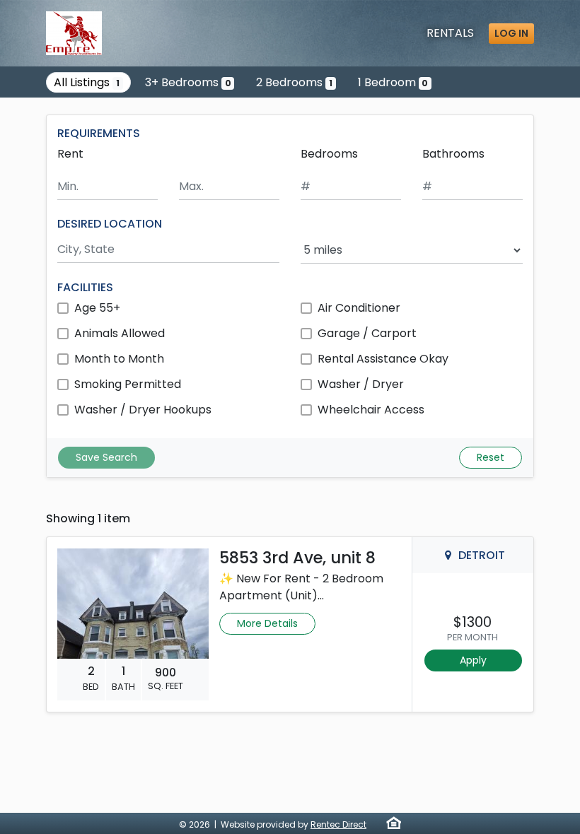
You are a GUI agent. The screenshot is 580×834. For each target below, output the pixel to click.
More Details (267, 623)
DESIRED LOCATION (109, 223)
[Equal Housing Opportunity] (393, 822)
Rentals (450, 33)
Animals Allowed (119, 333)
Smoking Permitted (127, 384)
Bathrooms (453, 154)
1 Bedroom (393, 82)
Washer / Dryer (361, 384)
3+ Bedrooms (188, 82)
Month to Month (119, 359)
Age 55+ (97, 308)
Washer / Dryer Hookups (142, 409)
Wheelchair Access (371, 409)
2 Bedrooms (294, 82)
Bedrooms (329, 154)
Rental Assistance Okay (383, 359)
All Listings (87, 82)
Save (106, 457)
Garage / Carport (367, 333)
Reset (490, 457)
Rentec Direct (338, 824)
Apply (473, 660)
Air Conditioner (359, 308)
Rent (70, 154)
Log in (511, 33)
